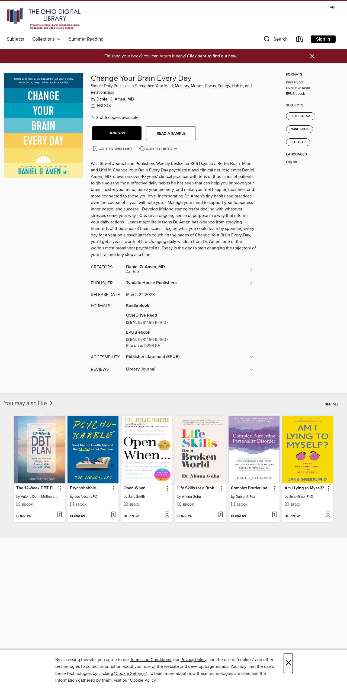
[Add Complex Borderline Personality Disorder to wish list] (274, 514)
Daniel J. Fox (245, 497)
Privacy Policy (193, 659)
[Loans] (300, 40)
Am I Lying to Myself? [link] (304, 488)
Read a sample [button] (171, 133)
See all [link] (332, 404)
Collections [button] (44, 39)
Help (331, 7)
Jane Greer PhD (301, 497)
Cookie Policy (143, 680)
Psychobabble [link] (83, 488)
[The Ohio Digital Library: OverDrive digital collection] (44, 19)
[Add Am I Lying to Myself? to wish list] (327, 514)
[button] (275, 40)
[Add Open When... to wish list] (166, 514)
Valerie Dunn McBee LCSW (40, 497)
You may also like (26, 403)
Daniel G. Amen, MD (115, 99)
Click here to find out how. (212, 56)
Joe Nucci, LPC (86, 497)
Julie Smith (136, 497)
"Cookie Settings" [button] (130, 673)
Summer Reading (86, 39)
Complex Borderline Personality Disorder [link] (251, 488)
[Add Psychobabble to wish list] (113, 514)
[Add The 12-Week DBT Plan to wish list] (59, 514)
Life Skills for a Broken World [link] (197, 488)
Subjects (15, 39)
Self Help (298, 142)
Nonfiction (300, 129)
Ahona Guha (191, 497)
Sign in (323, 39)
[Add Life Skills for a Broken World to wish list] (220, 514)
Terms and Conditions (150, 659)
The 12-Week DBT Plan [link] (36, 488)
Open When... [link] (136, 488)
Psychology (301, 116)
